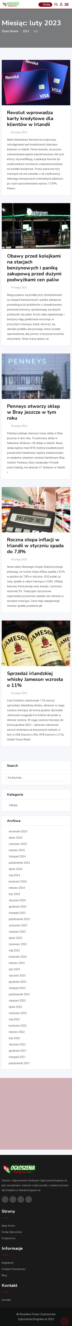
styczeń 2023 (17, 975)
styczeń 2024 (17, 900)
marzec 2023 (17, 963)
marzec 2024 (17, 887)
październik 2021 (19, 1063)
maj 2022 (14, 1019)
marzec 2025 (17, 850)
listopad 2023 (17, 913)
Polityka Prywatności (14, 1269)
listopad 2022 (17, 988)
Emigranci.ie (8, 1238)
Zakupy (13, 805)
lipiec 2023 (15, 938)
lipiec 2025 (15, 837)
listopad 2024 (17, 856)
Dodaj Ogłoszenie (12, 1232)
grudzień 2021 (18, 1050)
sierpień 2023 (17, 931)
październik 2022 (19, 994)
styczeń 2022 (17, 1044)
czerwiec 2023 (18, 944)
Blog (4, 1275)
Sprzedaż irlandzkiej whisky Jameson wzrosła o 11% (35, 679)
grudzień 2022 (18, 981)
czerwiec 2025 (18, 844)
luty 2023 (14, 969)
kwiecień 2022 (18, 1025)
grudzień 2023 (18, 906)
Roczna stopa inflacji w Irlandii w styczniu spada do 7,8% (35, 545)
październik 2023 (19, 919)
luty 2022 (14, 1038)
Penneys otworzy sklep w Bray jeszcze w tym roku (33, 412)
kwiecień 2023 (18, 956)
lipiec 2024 (15, 869)
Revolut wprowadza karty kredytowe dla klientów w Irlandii (30, 118)
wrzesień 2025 (18, 831)
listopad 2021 (17, 1057)
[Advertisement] (36, 1114)
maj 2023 (14, 950)
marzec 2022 (17, 1032)
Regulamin (8, 1262)
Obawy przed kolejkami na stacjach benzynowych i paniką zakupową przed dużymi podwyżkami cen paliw (34, 268)
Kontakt (6, 1299)
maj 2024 (14, 875)
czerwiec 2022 (18, 1013)
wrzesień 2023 (18, 925)
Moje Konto (8, 1225)
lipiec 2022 (15, 1007)
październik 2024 (19, 862)
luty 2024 (14, 894)
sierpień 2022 (17, 1000)
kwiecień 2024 (18, 881)
